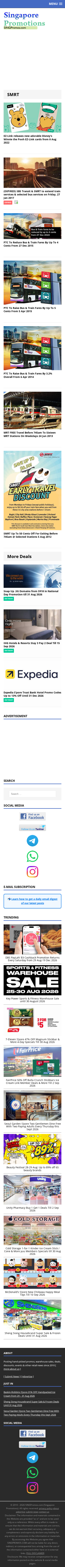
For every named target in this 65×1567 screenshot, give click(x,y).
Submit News (12, 1376)
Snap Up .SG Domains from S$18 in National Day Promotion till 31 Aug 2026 (31, 592)
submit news (32, 1511)
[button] (55, 4)
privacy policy (46, 1508)
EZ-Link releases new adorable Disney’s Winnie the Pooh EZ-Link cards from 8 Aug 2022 (30, 139)
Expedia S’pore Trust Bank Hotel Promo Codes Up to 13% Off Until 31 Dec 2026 (32, 694)
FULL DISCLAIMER (35, 1553)
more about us (12, 1369)
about (56, 1508)
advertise (20, 1511)
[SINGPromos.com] (32, 20)
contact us (44, 1511)
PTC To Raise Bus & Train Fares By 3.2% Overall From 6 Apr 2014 (28, 375)
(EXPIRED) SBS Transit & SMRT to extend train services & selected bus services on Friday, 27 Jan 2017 (32, 194)
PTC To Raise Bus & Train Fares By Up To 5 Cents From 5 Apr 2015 (30, 309)
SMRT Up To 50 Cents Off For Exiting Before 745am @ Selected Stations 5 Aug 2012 (31, 535)
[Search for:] (32, 794)
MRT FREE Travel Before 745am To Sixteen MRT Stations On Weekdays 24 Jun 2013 (30, 434)
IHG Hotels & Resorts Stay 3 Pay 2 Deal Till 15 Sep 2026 (32, 644)
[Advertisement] (32, 59)
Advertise (27, 1376)
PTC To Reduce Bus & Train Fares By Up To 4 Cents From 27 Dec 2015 (31, 244)
